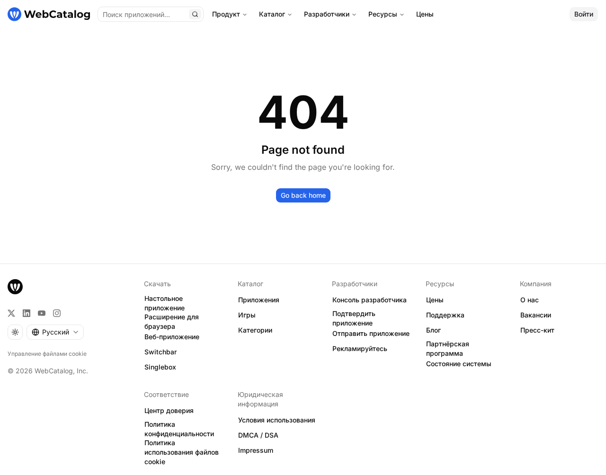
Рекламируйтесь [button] (359, 348)
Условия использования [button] (276, 420)
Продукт (226, 14)
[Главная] (49, 14)
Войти (583, 14)
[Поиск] (195, 14)
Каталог (272, 14)
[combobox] (55, 332)
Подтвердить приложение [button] (353, 318)
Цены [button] (435, 300)
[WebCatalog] (15, 286)
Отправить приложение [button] (371, 333)
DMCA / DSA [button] (258, 435)
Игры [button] (247, 315)
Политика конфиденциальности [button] (179, 429)
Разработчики (326, 14)
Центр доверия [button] (169, 410)
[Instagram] (57, 313)
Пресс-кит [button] (537, 330)
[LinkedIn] (26, 313)
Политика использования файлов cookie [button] (181, 452)
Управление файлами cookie (47, 353)
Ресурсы (382, 14)
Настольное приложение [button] (164, 303)
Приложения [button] (258, 300)
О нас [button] (529, 300)
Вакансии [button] (535, 315)
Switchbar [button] (160, 352)
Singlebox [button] (160, 367)
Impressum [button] (255, 450)
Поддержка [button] (445, 315)
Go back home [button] (303, 195)
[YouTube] (41, 313)
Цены (425, 14)
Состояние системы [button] (458, 364)
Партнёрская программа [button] (447, 348)
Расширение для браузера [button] (171, 321)
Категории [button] (255, 330)
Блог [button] (433, 330)
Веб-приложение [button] (171, 337)
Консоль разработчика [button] (369, 300)
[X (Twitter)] (11, 313)
